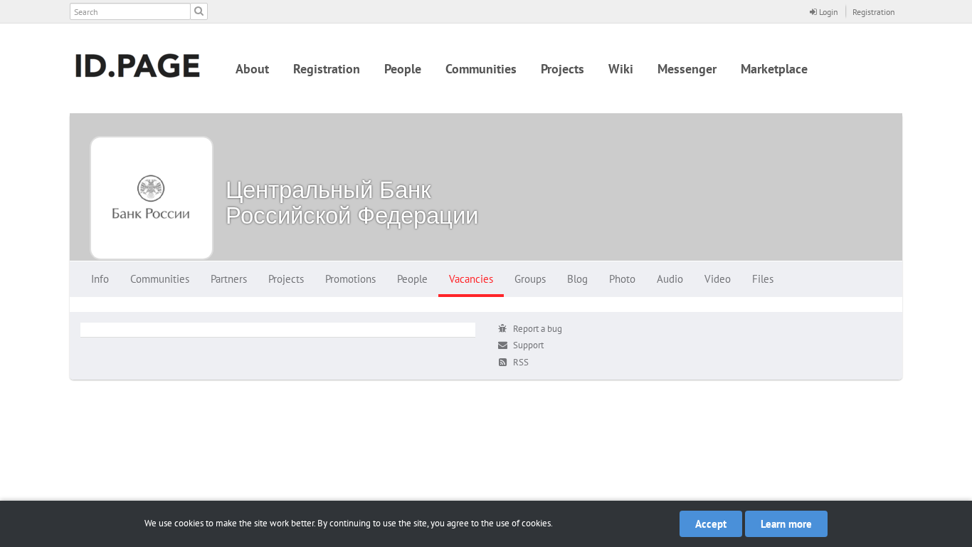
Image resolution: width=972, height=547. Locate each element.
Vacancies (471, 279)
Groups (530, 279)
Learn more (786, 524)
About (252, 69)
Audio (670, 279)
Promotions (350, 279)
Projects (562, 69)
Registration (873, 11)
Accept (711, 524)
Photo (622, 279)
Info (100, 279)
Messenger (687, 69)
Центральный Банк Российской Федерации (352, 202)
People (402, 69)
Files (762, 279)
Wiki (620, 69)
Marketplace (774, 69)
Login (827, 11)
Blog (577, 279)
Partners (229, 279)
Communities (481, 69)
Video (717, 279)
